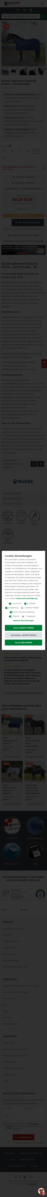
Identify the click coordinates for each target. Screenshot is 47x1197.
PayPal (16, 616)
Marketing (14, 608)
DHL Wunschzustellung (24, 612)
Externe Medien (32, 608)
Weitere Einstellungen (23, 620)
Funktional (30, 616)
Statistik (32, 603)
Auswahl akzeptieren (23, 635)
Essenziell (17, 603)
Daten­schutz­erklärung (26, 598)
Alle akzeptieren (23, 628)
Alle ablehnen (23, 642)
